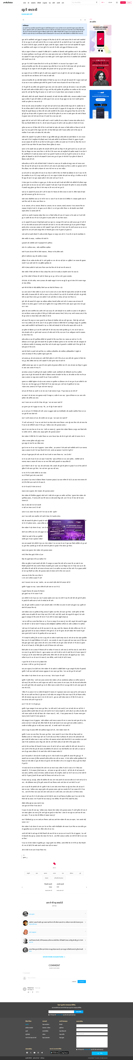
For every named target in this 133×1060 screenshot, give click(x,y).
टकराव (54, 873)
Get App (123, 2)
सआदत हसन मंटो (27, 14)
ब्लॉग (53, 3)
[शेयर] (81, 20)
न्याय (63, 873)
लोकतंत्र (46, 878)
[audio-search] (96, 2)
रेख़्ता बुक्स (61, 1037)
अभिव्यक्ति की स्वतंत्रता (58, 878)
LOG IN (110, 2)
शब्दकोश (33, 3)
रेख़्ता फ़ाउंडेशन (45, 1024)
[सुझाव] (23, 19)
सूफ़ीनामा (61, 1027)
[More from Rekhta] (116, 2)
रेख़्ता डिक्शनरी (62, 1031)
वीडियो (39, 3)
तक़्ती (26, 1031)
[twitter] (31, 1052)
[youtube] (34, 1052)
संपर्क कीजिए (45, 1031)
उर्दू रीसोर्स (27, 1034)
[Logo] (8, 2)
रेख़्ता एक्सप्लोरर (46, 1037)
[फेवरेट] (85, 20)
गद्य (50, 3)
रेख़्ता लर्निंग (61, 1034)
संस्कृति (28, 873)
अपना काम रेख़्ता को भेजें (30, 1037)
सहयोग (27, 1024)
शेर (28, 3)
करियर (43, 1034)
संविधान (71, 873)
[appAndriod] (54, 1052)
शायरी (58, 3)
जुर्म (80, 873)
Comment (82, 981)
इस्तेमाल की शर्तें (36, 1058)
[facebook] (27, 1052)
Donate (129, 2)
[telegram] (42, 1052)
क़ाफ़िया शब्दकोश (29, 1027)
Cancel (74, 981)
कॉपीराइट (42, 1058)
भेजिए (101, 1053)
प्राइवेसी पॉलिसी (28, 1058)
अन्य (63, 3)
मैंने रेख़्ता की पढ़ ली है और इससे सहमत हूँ (62, 1015)
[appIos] (64, 1052)
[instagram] (38, 1052)
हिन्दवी (60, 1024)
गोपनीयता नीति (59, 1015)
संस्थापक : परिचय (46, 1027)
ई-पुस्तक (45, 3)
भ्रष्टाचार (45, 873)
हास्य (37, 873)
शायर (24, 3)
